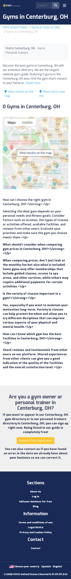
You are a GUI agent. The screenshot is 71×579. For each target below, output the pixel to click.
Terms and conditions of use (35, 522)
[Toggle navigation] (64, 5)
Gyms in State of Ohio (46, 27)
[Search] (55, 5)
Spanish (46, 566)
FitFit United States (15, 27)
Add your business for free (35, 501)
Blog (35, 506)
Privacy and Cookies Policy (35, 532)
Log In (35, 496)
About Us (35, 491)
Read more (33, 83)
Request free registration (35, 440)
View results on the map (35, 153)
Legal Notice (35, 527)
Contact (35, 548)
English (57, 566)
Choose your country (26, 566)
